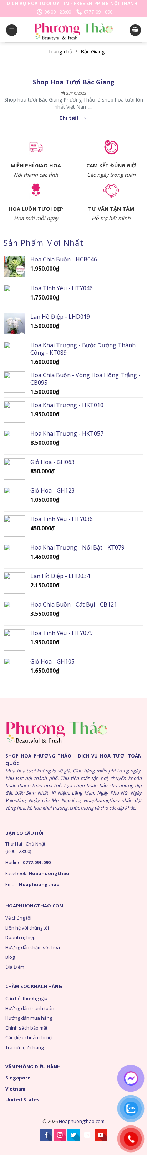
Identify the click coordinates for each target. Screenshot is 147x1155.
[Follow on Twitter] (73, 1135)
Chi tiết (70, 118)
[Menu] (11, 30)
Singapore (17, 1078)
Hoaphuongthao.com (82, 1121)
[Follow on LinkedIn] (87, 1135)
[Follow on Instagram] (60, 1135)
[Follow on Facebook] (46, 1135)
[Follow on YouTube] (101, 1135)
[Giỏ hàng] (135, 30)
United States (22, 1099)
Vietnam (15, 1089)
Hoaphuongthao (49, 873)
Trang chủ (60, 51)
